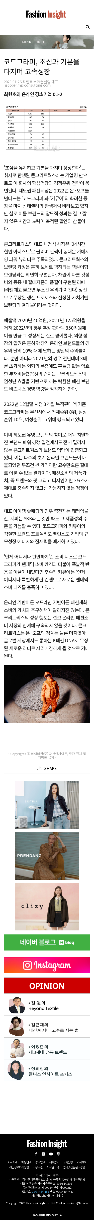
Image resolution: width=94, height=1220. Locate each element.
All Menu (6, 27)
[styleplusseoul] (47, 856)
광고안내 (40, 1162)
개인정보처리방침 (19, 1167)
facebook (36, 1154)
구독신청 (68, 1162)
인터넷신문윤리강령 (74, 1167)
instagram (43, 1154)
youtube (51, 1154)
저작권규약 (53, 1167)
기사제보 (81, 1162)
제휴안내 (54, 1162)
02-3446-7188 (40, 1191)
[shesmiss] (47, 805)
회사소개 (12, 1162)
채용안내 (26, 1162)
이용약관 (37, 1167)
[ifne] (47, 906)
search (87, 27)
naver (58, 1154)
